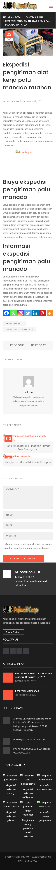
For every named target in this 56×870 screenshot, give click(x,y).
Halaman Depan (13, 17)
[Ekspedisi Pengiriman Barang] (20, 5)
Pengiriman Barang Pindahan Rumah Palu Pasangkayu (28, 447)
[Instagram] (20, 313)
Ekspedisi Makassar (27, 691)
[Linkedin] (35, 313)
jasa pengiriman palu (19, 329)
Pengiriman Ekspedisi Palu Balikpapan (28, 462)
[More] (49, 313)
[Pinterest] (42, 313)
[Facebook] (6, 313)
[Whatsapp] (13, 313)
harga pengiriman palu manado (36, 237)
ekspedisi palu (34, 17)
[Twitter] (28, 313)
